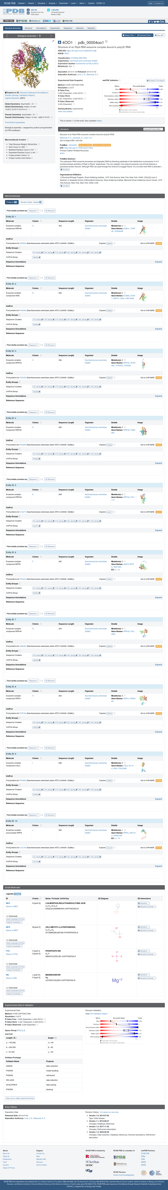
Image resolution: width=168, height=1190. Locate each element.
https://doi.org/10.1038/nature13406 (78, 147)
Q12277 (23, 512)
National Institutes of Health (66, 1184)
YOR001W (117, 835)
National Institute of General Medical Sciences (34, 1184)
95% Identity (83, 252)
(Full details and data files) (109, 1112)
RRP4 (125, 698)
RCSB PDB (9, 3)
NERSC (70, 1186)
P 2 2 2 (21, 1030)
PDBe (143, 1156)
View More (65, 169)
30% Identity (37, 252)
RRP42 (126, 497)
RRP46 (126, 430)
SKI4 (115, 768)
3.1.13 (117, 569)
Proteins (11, 202)
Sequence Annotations (38, 92)
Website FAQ (41, 1159)
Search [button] (31, 3)
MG (7, 974)
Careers (91, 3)
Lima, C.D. (81, 74)
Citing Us (6, 1156)
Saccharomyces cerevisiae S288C (84, 60)
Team (5, 1162)
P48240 (23, 579)
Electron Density (11, 95)
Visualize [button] (42, 3)
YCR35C (119, 365)
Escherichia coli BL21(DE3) (87, 63)
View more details (65, 111)
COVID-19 (100, 3)
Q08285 (23, 646)
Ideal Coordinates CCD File (15, 919)
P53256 (23, 444)
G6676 (126, 564)
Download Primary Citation (152, 129)
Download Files (145, 35)
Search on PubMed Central (101, 145)
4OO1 (66, 53)
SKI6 (122, 298)
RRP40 (126, 631)
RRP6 (125, 832)
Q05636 (23, 243)
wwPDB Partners (148, 1150)
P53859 (23, 780)
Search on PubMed (85, 145)
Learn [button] (73, 3)
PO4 (8, 951)
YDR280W (118, 231)
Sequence (68, 28)
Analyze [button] (52, 3)
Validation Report (27, 95)
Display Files (129, 35)
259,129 (34, 10)
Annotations (41, 28)
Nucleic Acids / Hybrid (31, 202)
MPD (8, 927)
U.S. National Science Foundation (50, 1181)
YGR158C (117, 567)
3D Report (152, 80)
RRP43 (126, 362)
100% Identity (94, 252)
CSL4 (125, 765)
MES (8, 903)
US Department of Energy (86, 1181)
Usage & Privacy (9, 1168)
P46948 (23, 310)
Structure (28, 28)
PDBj (143, 1159)
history (99, 120)
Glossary (39, 1162)
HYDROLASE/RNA (79, 58)
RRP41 (116, 298)
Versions (91, 28)
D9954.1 (126, 228)
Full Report (160, 80)
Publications (7, 1159)
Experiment (55, 28)
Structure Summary (13, 28)
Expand (158, 261)
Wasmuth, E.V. (92, 74)
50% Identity (48, 252)
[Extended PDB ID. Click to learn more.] (106, 41)
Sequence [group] (33, 210)
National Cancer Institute (124, 1181)
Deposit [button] (21, 3)
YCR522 (127, 365)
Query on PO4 (12, 954)
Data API (160, 35)
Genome (79, 28)
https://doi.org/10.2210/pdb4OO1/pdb (81, 50)
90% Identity (71, 252)
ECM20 (126, 295)
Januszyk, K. (78, 137)
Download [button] (63, 3)
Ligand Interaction (12, 98)
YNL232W (122, 768)
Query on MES (12, 906)
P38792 (23, 713)
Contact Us (40, 1153)
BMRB (143, 1162)
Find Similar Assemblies (15, 122)
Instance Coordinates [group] (14, 922)
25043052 (73, 145)
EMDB (143, 1165)
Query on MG (11, 978)
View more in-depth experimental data (20, 1098)
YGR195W (129, 298)
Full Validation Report (98, 1013)
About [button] (82, 3)
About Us (6, 1153)
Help (150, 3)
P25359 (23, 377)
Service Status (41, 1165)
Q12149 (23, 847)
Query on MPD (12, 930)
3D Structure (50, 210)
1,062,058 (55, 10)
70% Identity (60, 252)
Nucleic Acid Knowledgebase (123, 1175)
